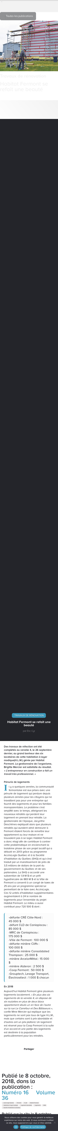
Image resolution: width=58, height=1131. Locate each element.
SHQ (44, 1105)
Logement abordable (26, 1105)
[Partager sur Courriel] (32, 1056)
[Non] (54, 1122)
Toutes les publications (19, 16)
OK (16, 1127)
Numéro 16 (15, 1092)
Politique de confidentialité (33, 1127)
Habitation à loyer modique (10, 1105)
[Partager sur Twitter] (26, 1056)
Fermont (19, 1103)
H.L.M (25, 1103)
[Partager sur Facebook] (20, 1056)
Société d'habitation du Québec (11, 1107)
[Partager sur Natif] (37, 1056)
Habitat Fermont (34, 1103)
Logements (38, 1105)
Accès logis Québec (8, 1103)
